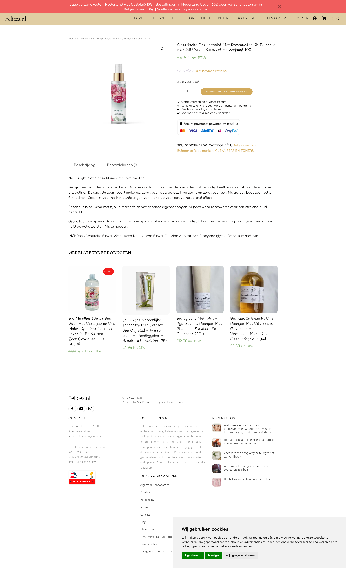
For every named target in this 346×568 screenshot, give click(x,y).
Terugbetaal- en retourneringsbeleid (162, 551)
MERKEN (303, 18)
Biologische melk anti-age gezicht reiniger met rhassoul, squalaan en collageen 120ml (199, 326)
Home (138, 18)
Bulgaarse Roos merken (105, 38)
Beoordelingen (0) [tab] (122, 165)
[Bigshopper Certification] (82, 483)
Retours (145, 507)
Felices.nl (157, 18)
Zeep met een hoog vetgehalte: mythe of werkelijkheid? (249, 454)
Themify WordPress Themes (167, 402)
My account (147, 529)
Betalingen (146, 492)
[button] (162, 49)
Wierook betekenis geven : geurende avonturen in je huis (246, 467)
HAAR (190, 18)
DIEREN (206, 18)
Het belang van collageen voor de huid (247, 479)
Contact (145, 514)
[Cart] (324, 18)
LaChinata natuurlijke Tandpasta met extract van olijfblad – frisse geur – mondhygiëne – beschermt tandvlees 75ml (146, 331)
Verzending (147, 499)
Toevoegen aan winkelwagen (227, 91)
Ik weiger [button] (213, 555)
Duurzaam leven (276, 18)
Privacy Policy (148, 544)
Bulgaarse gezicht (136, 38)
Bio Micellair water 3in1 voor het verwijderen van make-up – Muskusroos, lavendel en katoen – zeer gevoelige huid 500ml (91, 331)
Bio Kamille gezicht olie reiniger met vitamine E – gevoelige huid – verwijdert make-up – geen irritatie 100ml (253, 329)
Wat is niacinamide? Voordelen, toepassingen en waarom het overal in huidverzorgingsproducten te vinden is (248, 428)
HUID (176, 18)
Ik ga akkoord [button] (193, 555)
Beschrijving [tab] (85, 165)
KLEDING (224, 18)
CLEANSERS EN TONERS (234, 151)
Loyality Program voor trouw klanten (162, 536)
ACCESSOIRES (247, 18)
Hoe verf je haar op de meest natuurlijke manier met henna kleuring (249, 441)
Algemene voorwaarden (155, 485)
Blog (143, 522)
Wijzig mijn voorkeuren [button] (240, 555)
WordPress (143, 402)
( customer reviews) (211, 71)
